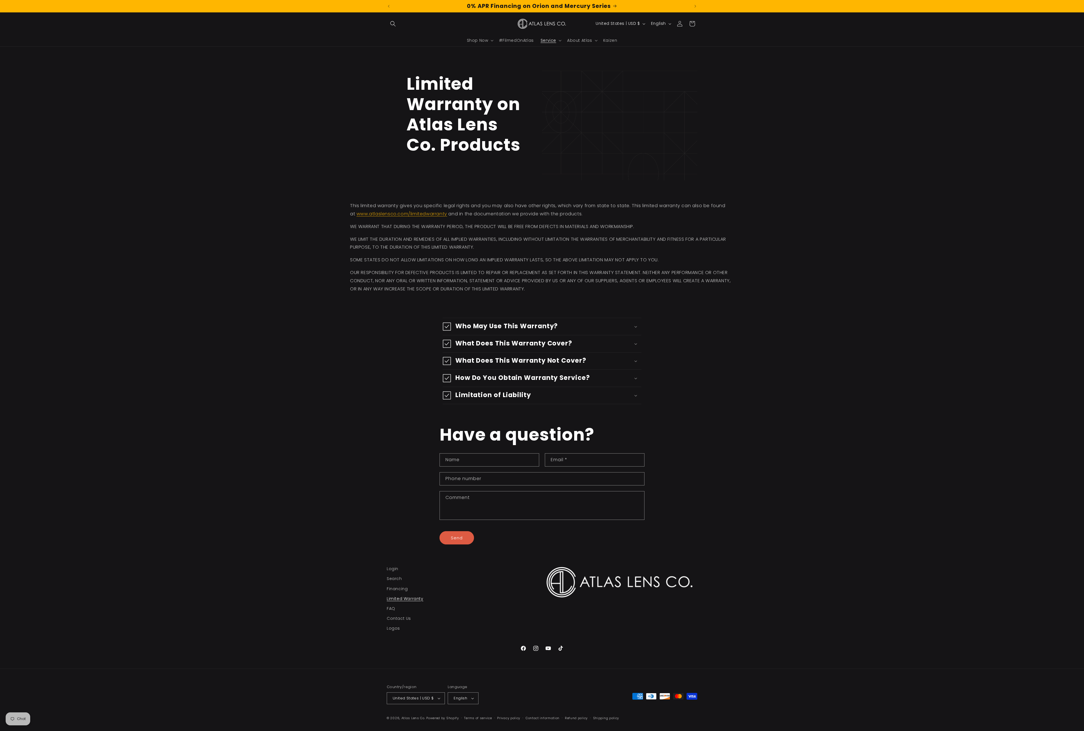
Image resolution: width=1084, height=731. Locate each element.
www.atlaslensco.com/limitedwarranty (402, 214)
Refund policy (576, 718)
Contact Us (399, 618)
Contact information (543, 718)
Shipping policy (606, 718)
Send (457, 538)
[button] (393, 23)
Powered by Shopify (442, 718)
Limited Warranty (405, 598)
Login (392, 569)
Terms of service (478, 718)
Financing (397, 589)
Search (394, 578)
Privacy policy (508, 718)
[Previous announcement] (389, 6)
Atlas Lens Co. (413, 718)
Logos (393, 628)
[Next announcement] (695, 6)
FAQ (391, 608)
